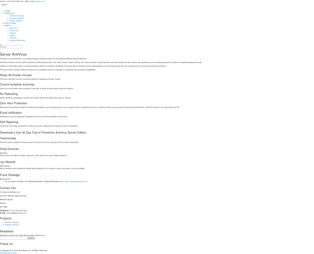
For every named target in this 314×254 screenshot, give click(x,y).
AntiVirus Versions (17, 15)
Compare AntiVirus (17, 18)
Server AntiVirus (16, 20)
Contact (14, 253)
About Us (13, 28)
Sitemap (7, 253)
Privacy (12, 35)
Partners (13, 38)
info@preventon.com (37, 1)
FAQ (1, 253)
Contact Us (14, 30)
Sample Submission (17, 40)
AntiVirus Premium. (12, 224)
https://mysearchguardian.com (76, 181)
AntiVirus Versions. (12, 222)
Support (13, 33)
